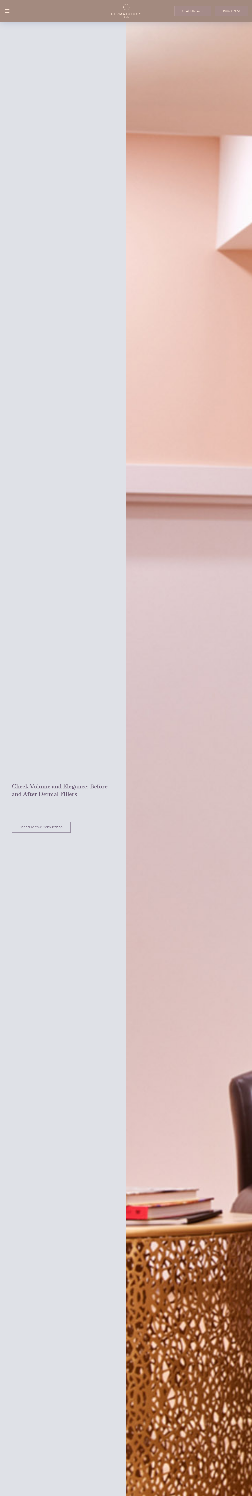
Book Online (231, 11)
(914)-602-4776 (192, 11)
